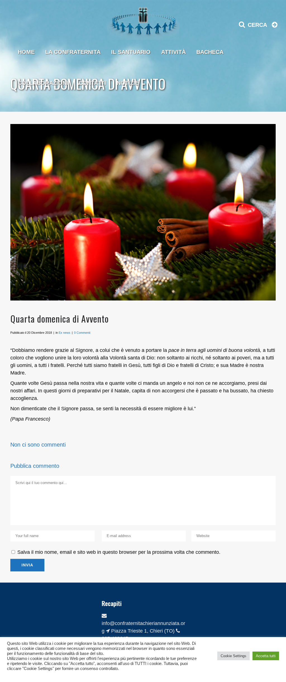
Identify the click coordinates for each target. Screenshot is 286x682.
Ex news (64, 332)
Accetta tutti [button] (266, 656)
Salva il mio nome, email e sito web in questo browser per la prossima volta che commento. (118, 552)
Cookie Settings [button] (233, 656)
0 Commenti (82, 332)
